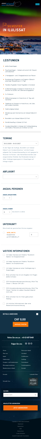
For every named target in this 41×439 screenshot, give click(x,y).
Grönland (23, 353)
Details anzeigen (10, 314)
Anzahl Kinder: (8, 209)
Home (4, 350)
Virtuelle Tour (6, 381)
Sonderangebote (26, 365)
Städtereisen (6, 359)
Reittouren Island (26, 350)
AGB (20, 428)
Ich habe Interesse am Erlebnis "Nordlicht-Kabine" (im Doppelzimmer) (20, 256)
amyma (27, 435)
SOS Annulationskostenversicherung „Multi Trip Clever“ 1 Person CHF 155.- (22, 282)
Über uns (5, 353)
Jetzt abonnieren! (20, 408)
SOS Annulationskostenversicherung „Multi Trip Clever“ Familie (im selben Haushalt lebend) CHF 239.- (22, 290)
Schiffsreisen (24, 356)
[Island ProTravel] (11, 3)
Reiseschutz (20, 426)
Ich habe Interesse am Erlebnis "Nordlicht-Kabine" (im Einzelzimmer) (20, 262)
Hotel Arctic (11, 232)
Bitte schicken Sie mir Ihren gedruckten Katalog (19, 297)
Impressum (20, 424)
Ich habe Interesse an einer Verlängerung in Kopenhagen (21, 269)
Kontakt (23, 368)
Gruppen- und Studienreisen (10, 362)
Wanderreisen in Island (9, 368)
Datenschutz (20, 431)
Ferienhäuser (24, 362)
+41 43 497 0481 (28, 337)
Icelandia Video (34, 374)
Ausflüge (23, 359)
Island (4, 356)
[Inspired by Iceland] (33, 381)
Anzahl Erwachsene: (10, 195)
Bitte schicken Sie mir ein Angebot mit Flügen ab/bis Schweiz (21, 276)
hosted (14, 435)
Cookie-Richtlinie (20, 433)
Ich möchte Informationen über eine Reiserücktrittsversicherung (18, 304)
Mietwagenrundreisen (9, 365)
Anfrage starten (20, 324)
